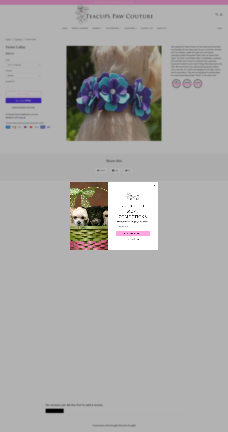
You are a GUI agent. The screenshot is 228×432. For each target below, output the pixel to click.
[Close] (154, 185)
